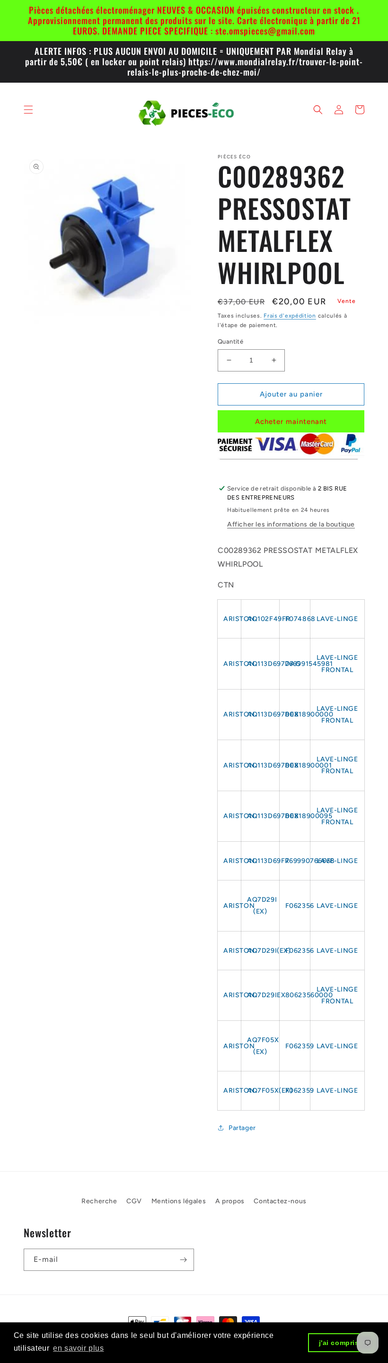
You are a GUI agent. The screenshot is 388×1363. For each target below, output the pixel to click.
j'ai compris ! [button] (341, 1342)
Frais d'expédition (290, 315)
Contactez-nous (280, 1201)
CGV (134, 1201)
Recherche (99, 1201)
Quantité (230, 341)
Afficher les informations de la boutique (291, 524)
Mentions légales (178, 1201)
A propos (230, 1201)
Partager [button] (242, 1128)
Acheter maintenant (291, 421)
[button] (28, 109)
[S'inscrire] (183, 1260)
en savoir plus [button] (78, 1348)
